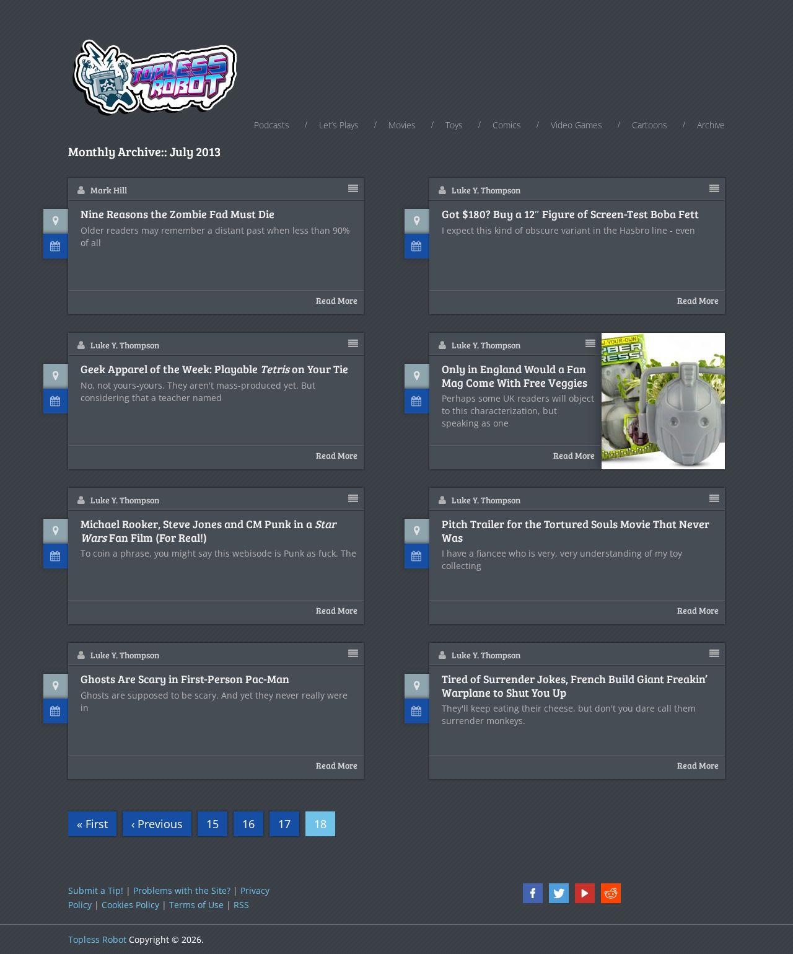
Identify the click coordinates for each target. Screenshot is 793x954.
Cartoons (649, 125)
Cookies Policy (130, 905)
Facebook (533, 893)
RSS (241, 905)
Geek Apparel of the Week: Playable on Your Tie (214, 369)
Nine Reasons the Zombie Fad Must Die (177, 214)
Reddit (611, 893)
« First (92, 823)
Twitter (559, 893)
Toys (454, 125)
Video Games (576, 125)
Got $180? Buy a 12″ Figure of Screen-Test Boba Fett (570, 214)
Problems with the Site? (181, 890)
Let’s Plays (339, 125)
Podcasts (271, 125)
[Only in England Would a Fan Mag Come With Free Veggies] (663, 401)
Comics (507, 125)
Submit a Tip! (95, 890)
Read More (336, 300)
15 (212, 823)
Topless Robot (97, 939)
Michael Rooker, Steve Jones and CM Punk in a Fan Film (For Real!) (208, 531)
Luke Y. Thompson (486, 190)
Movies (402, 125)
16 (248, 823)
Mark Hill (108, 190)
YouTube (585, 893)
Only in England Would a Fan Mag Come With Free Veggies (514, 376)
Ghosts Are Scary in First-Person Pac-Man (185, 679)
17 (284, 823)
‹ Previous (157, 823)
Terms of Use (196, 905)
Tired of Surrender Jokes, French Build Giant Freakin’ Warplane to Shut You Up (575, 686)
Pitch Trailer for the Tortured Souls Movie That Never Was (575, 531)
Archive (711, 125)
